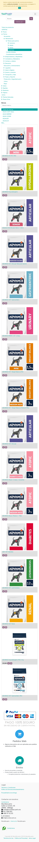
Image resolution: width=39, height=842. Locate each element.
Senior (11, 47)
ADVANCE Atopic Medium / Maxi (12, 516)
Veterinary (11, 50)
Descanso (8, 63)
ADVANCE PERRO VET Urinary (11, 336)
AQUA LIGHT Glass (8, 112)
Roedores (6, 90)
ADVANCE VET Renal (8, 624)
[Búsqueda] (31, 18)
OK (19, 8)
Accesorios (7, 36)
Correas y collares (10, 61)
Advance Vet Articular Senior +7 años (13, 228)
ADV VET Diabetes (7, 552)
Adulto (11, 45)
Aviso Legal (32, 838)
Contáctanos (11, 828)
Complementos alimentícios (14, 54)
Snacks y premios (10, 72)
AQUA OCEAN (7, 116)
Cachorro (12, 43)
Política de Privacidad (21, 838)
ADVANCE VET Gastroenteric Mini (12, 696)
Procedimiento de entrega (9, 792)
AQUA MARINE (7, 114)
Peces (5, 32)
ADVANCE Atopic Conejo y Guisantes (13, 480)
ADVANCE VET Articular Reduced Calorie (14, 264)
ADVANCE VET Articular (9, 444)
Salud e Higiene (9, 70)
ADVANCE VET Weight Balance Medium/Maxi (15, 408)
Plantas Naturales (8, 97)
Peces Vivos (6, 99)
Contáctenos (5, 802)
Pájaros (5, 92)
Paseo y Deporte (10, 77)
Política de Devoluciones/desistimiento (12, 789)
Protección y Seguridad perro (12, 79)
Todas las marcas (8, 109)
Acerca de (14, 821)
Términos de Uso (8, 838)
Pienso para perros (13, 41)
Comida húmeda (11, 52)
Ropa (5, 83)
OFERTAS (4, 29)
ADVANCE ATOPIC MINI (9, 156)
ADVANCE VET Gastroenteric (10, 300)
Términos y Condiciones (8, 787)
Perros (5, 34)
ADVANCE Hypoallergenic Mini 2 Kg (13, 660)
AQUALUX (6, 121)
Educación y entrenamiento (12, 65)
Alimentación (9, 38)
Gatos (4, 86)
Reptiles (5, 88)
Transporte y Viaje (10, 74)
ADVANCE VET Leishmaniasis (11, 588)
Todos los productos (8, 27)
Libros (5, 81)
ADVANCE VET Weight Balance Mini (12, 372)
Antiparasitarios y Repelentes (13, 56)
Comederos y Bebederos (12, 59)
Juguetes (8, 68)
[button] (19, 21)
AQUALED (6, 118)
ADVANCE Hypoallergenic (10, 192)
